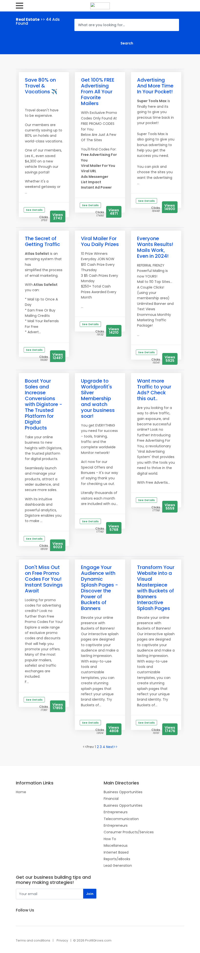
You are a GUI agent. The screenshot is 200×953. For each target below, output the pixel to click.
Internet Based (116, 852)
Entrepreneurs (116, 812)
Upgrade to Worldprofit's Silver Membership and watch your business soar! (98, 398)
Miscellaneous (116, 845)
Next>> (112, 746)
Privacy (62, 940)
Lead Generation (118, 865)
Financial (111, 798)
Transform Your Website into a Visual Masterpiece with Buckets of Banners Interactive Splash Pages (155, 588)
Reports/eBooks (117, 859)
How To (110, 838)
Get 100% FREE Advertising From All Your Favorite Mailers (97, 91)
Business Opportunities (123, 792)
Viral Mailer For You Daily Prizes (100, 241)
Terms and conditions (33, 940)
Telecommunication (121, 818)
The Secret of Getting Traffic (42, 241)
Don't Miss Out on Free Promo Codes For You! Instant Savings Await (44, 579)
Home (21, 792)
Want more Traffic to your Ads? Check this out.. (154, 389)
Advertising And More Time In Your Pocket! (155, 85)
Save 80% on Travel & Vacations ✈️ (41, 85)
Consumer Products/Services (129, 832)
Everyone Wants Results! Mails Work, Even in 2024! (155, 247)
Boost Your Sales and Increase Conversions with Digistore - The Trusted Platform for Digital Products (43, 404)
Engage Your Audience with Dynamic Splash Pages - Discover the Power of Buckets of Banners (99, 588)
